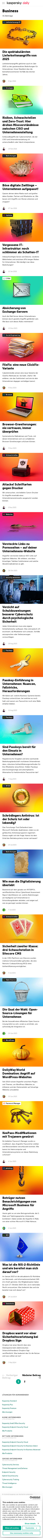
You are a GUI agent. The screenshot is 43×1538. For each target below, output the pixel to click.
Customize (30, 1528)
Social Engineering (12, 335)
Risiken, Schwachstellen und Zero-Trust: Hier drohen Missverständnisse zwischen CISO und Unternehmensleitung (20, 125)
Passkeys (9, 650)
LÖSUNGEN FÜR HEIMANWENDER (15, 1395)
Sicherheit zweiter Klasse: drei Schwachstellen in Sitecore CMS (20, 949)
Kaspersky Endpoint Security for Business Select (20, 1446)
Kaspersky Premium (9, 1408)
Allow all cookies (12, 1528)
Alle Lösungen (7, 1412)
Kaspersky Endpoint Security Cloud (15, 1427)
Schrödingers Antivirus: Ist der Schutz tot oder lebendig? (20, 819)
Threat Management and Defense (14, 1468)
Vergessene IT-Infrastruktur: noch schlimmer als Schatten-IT (20, 248)
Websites (9, 514)
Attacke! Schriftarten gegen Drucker (17, 486)
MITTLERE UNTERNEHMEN (12, 1436)
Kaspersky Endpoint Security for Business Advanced (21, 1450)
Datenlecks (9, 1304)
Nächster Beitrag (31, 1375)
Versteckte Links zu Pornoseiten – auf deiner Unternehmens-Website (19, 547)
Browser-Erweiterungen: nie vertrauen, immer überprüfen (19, 428)
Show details (30, 1523)
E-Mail (7, 278)
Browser (8, 395)
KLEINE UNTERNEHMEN (11, 1417)
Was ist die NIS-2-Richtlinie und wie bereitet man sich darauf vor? (21, 1268)
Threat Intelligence (9, 1483)
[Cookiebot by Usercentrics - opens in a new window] (30, 1497)
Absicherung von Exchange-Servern (15, 309)
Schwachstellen (11, 455)
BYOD (7, 786)
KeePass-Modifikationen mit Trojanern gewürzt (19, 1134)
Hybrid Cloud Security (10, 1476)
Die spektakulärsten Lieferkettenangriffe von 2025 (19, 55)
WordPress (9, 1040)
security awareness (12, 577)
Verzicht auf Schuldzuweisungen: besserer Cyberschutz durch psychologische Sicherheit (17, 614)
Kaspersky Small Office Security (13, 1423)
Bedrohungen (10, 156)
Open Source (10, 980)
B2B (7, 1235)
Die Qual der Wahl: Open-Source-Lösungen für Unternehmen (20, 1013)
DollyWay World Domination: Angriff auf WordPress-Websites (18, 1073)
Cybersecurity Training (10, 1479)
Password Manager (12, 1103)
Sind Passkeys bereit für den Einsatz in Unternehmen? (19, 750)
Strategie (9, 88)
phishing (8, 1168)
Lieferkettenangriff (12, 22)
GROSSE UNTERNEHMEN (12, 1459)
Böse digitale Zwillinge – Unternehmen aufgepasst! (20, 187)
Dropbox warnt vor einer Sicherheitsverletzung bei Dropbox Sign (20, 1336)
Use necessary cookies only (21, 1533)
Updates (8, 215)
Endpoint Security (8, 1472)
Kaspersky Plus (7, 1405)
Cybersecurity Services (10, 1465)
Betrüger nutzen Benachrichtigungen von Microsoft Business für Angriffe (19, 1203)
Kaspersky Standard (9, 1401)
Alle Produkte (7, 1431)
